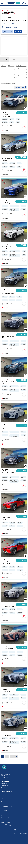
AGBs (2, 804)
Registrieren (4, 798)
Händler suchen (4, 785)
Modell (10, 65)
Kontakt (5, 810)
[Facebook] (2, 825)
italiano (22, 829)
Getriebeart (11, 73)
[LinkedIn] (10, 825)
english (25, 829)
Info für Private (4, 793)
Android (12, 817)
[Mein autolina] (26, 2)
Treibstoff (3, 73)
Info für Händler (4, 795)
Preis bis (18, 65)
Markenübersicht (5, 787)
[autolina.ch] (13, 2)
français (18, 829)
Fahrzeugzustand (21, 73)
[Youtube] (6, 825)
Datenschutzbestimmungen (7, 806)
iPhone (4, 817)
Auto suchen (4, 783)
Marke (3, 65)
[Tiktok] (14, 825)
